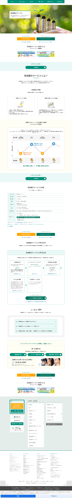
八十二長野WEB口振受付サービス (55, 467)
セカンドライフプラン (33, 433)
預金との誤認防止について (56, 487)
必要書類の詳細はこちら (52, 273)
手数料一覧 (47, 481)
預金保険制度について (40, 487)
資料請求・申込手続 (21, 481)
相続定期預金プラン (32, 436)
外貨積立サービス (25, 462)
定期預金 (30, 413)
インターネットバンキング (54, 461)
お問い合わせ (59, 1)
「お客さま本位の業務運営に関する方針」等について (29, 489)
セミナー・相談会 (42, 481)
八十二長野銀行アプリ (53, 457)
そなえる (31, 1)
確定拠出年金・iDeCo (33, 430)
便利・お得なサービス (53, 453)
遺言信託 (38, 463)
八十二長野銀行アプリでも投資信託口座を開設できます (36, 301)
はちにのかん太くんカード (13, 457)
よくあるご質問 (36, 481)
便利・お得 (41, 1)
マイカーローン (12, 458)
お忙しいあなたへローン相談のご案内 (15, 466)
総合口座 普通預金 (32, 442)
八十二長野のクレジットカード (54, 458)
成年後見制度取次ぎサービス (41, 468)
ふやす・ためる (22, 1)
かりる (12, 1)
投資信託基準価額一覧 (51, 413)
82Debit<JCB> (52, 455)
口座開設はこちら (17, 273)
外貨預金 (30, 416)
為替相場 (49, 410)
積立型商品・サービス (33, 439)
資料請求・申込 (50, 404)
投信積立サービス (32, 410)
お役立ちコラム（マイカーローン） (15, 468)
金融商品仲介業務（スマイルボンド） (35, 427)
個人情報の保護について (23, 487)
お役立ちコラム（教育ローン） (14, 469)
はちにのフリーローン (13, 461)
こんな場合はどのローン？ (13, 465)
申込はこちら (34, 273)
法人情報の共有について (32, 487)
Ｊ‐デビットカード (53, 472)
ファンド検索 (19, 213)
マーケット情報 (50, 416)
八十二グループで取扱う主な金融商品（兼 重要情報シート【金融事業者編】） (49, 489)
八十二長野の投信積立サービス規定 (21, 222)
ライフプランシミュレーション (54, 474)
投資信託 (30, 404)
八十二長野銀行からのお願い (16, 489)
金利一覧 (52, 481)
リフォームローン (12, 462)
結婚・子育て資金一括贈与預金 (41, 472)
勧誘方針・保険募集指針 (15, 487)
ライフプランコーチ (39, 475)
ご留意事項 (31, 445)
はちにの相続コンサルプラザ (41, 455)
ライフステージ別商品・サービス (55, 475)
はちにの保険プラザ (39, 474)
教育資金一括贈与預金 (40, 471)
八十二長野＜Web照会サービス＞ (55, 462)
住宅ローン (11, 455)
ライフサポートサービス (40, 457)
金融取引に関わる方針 (48, 487)
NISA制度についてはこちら (17, 290)
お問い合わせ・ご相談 (51, 407)
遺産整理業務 (39, 464)
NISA (30, 407)
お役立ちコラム (50, 1)
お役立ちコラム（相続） (40, 478)
